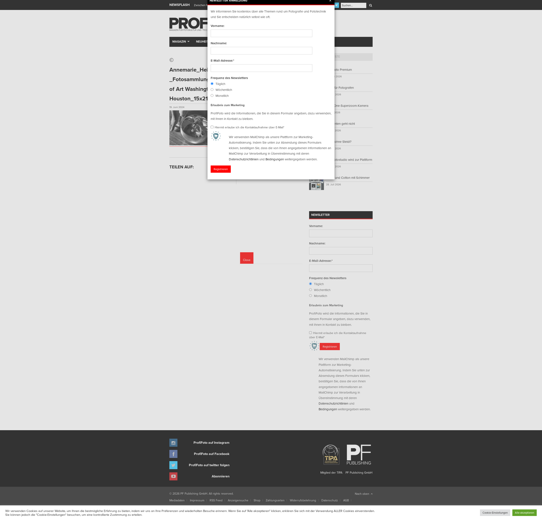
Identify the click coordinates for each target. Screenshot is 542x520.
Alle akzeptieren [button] (524, 512)
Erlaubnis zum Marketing (228, 105)
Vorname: (217, 26)
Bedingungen (274, 159)
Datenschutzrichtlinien (244, 159)
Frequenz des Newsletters (229, 78)
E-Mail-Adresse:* (222, 60)
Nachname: (219, 43)
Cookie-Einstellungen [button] (495, 512)
